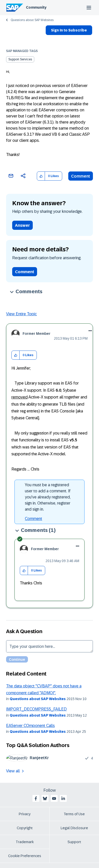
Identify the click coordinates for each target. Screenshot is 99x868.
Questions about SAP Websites (32, 20)
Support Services (20, 59)
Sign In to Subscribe (69, 30)
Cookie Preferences (24, 856)
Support (74, 842)
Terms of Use (74, 814)
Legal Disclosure (74, 828)
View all (13, 771)
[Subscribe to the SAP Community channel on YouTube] (54, 798)
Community (36, 7)
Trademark (25, 842)
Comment (80, 176)
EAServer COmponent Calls (30, 725)
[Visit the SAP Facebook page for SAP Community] (36, 798)
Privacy (24, 814)
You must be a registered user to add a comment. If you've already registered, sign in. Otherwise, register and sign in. (48, 497)
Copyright (25, 828)
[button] (41, 176)
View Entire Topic (21, 314)
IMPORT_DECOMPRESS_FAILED (36, 709)
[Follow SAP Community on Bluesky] (45, 798)
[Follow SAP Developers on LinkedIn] (63, 798)
